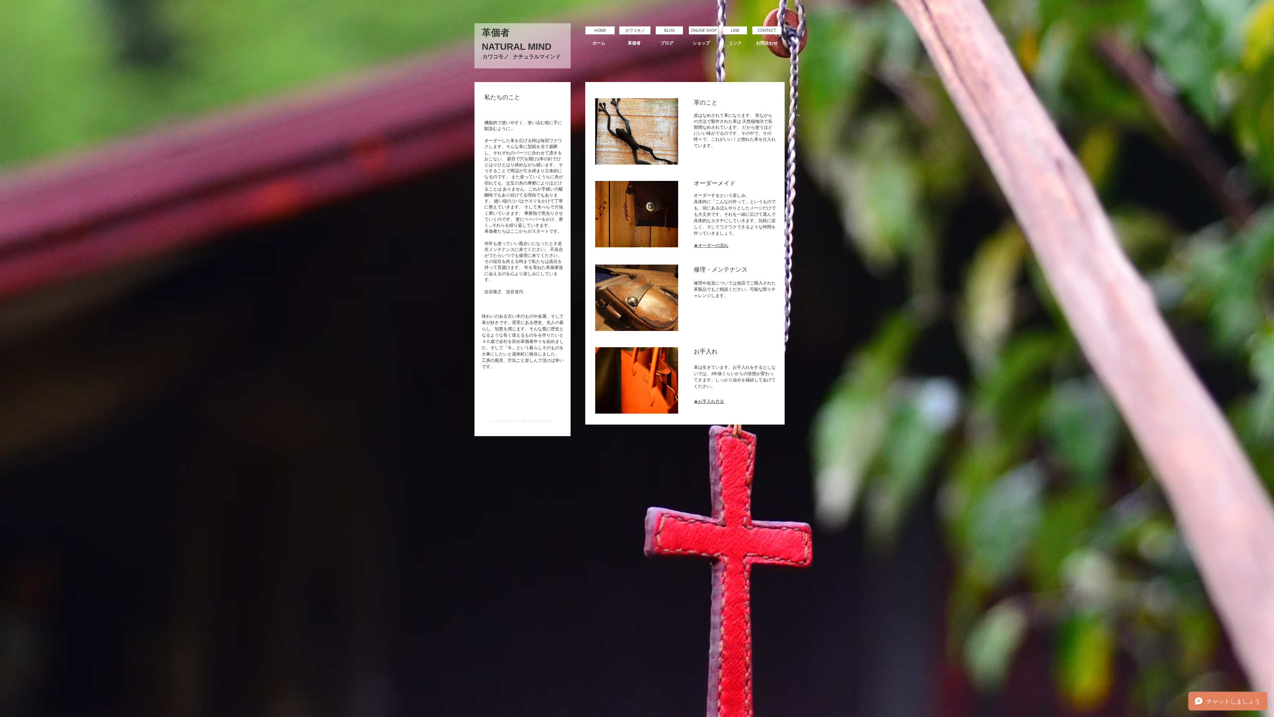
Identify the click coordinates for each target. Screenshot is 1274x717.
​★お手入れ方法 (709, 401)
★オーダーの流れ (711, 245)
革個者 (496, 33)
